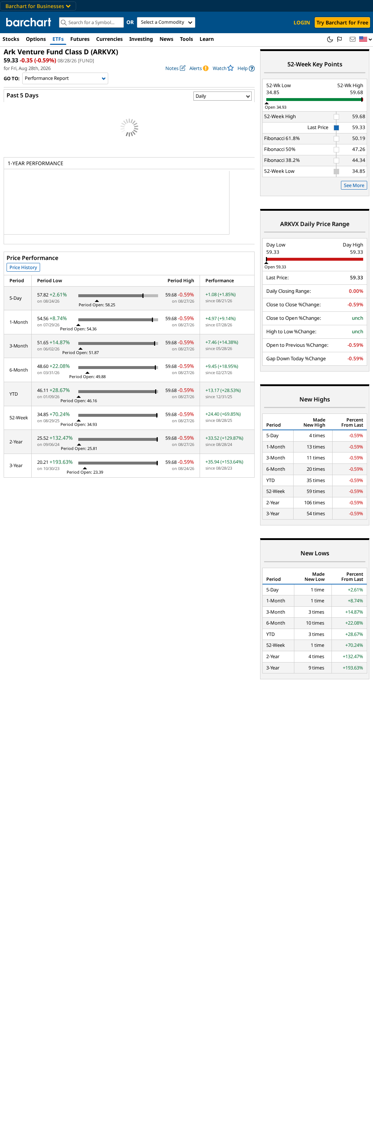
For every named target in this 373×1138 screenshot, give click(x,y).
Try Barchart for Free (342, 22)
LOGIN (302, 22)
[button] (365, 39)
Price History (23, 267)
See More (354, 185)
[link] (246, 68)
